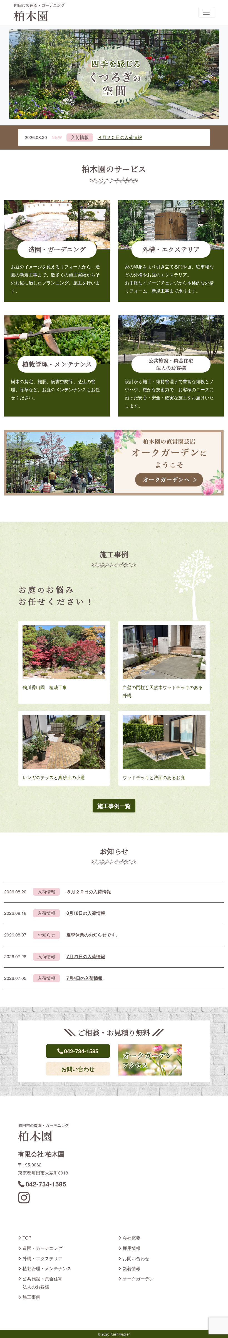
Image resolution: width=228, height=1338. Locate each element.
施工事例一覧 (114, 806)
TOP (27, 1238)
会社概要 (131, 1238)
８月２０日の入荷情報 (120, 137)
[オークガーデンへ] (114, 462)
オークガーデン (138, 1278)
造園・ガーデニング (43, 1248)
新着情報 (131, 1268)
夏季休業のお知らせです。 (93, 934)
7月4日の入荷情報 (84, 978)
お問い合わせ (78, 1069)
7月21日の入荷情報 (85, 956)
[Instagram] (24, 1201)
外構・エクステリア (43, 1258)
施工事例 (31, 1297)
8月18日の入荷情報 (85, 913)
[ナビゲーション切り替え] (206, 12)
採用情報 (131, 1248)
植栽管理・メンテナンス (47, 1268)
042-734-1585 (81, 1051)
